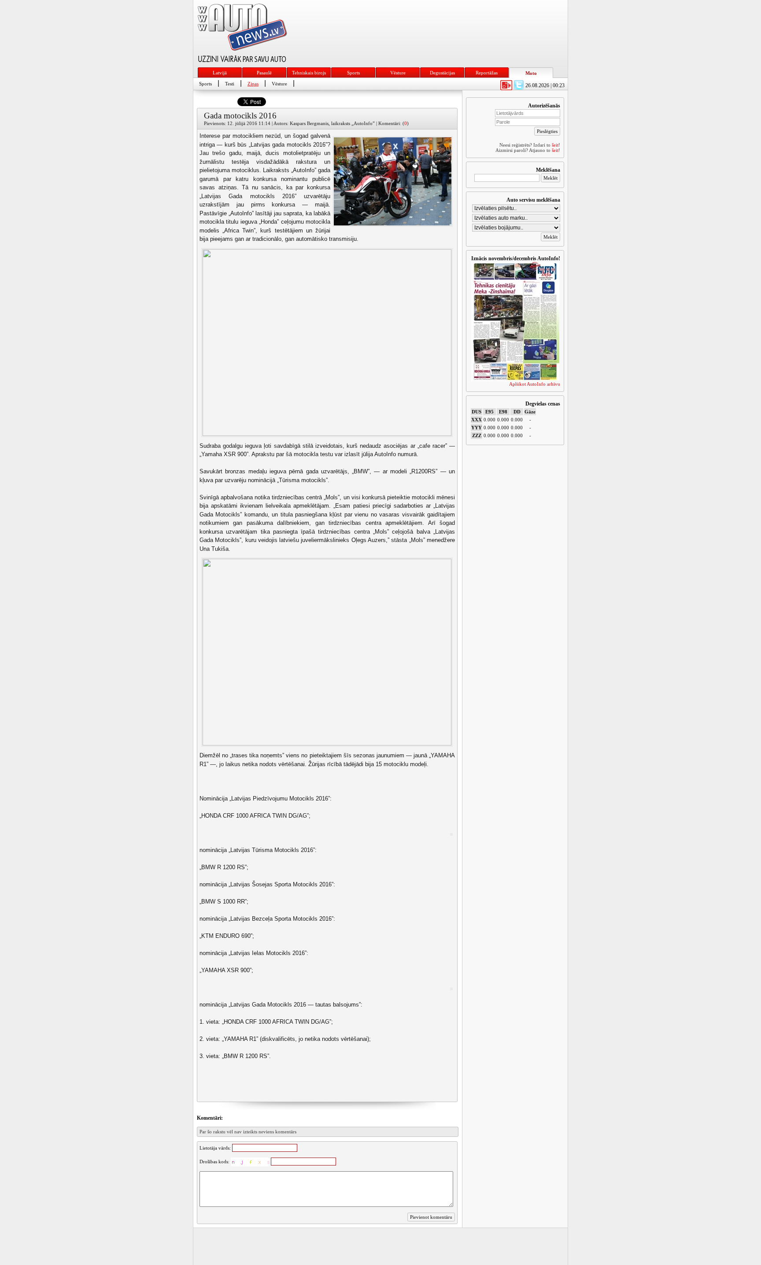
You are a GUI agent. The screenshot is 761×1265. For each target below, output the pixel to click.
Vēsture (398, 72)
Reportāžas (487, 72)
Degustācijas (442, 72)
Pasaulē (264, 72)
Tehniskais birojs (309, 72)
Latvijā (220, 72)
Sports (353, 72)
